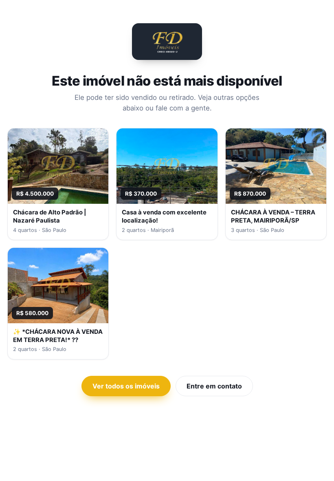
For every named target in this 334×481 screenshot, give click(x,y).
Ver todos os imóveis (126, 386)
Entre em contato (214, 386)
